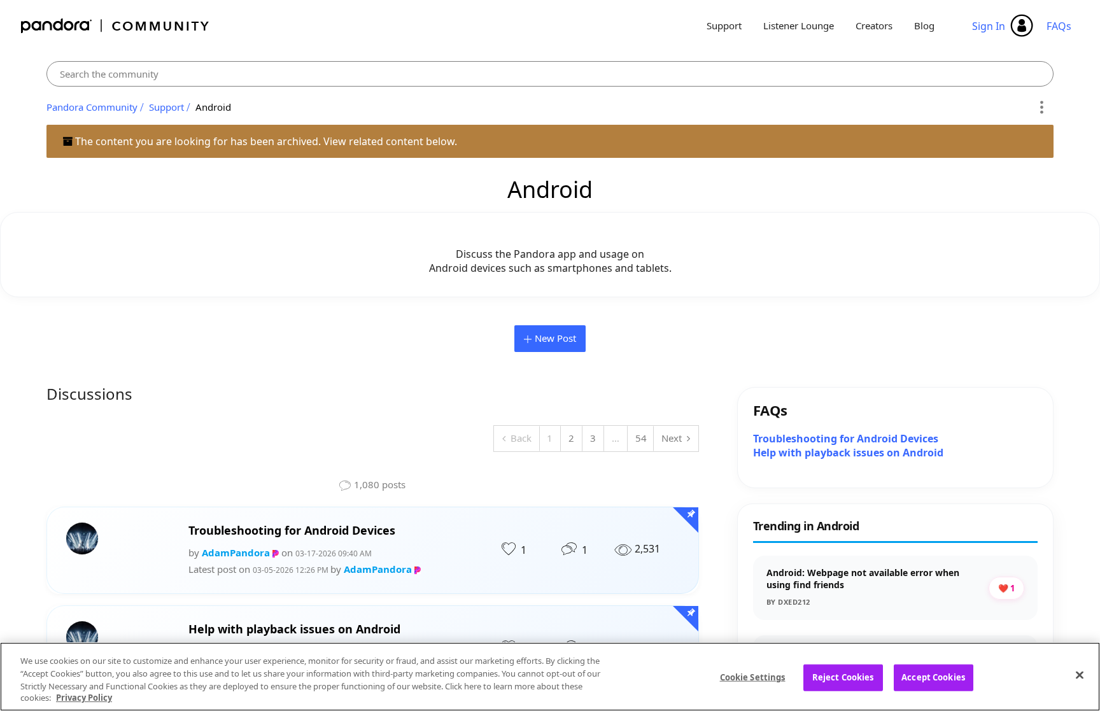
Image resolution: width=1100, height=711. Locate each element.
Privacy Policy (84, 697)
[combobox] (550, 74)
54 (641, 438)
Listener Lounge (798, 25)
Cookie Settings (753, 677)
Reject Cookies (843, 677)
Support (724, 25)
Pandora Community (115, 26)
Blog (924, 25)
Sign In (988, 26)
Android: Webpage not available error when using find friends (862, 579)
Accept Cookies (933, 677)
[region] (550, 676)
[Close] (1080, 675)
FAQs (1059, 26)
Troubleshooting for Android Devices (291, 530)
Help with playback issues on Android (294, 629)
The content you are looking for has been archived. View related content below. (265, 141)
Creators (874, 25)
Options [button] (1042, 107)
